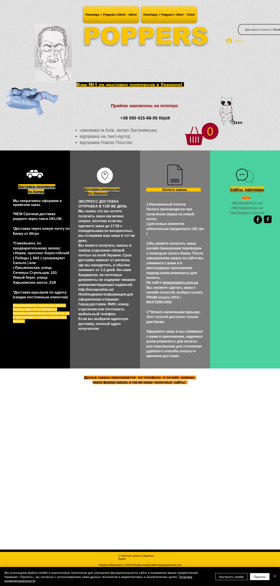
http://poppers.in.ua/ (247, 203)
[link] (202, 134)
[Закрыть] (274, 576)
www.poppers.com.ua (180, 282)
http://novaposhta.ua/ (96, 289)
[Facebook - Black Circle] (258, 219)
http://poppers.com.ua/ (247, 213)
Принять (260, 576)
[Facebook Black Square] (268, 219)
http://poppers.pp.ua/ (247, 208)
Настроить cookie (231, 576)
